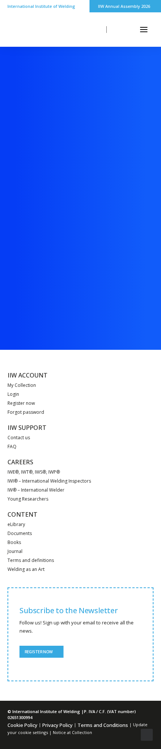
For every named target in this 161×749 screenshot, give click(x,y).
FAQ (11, 446)
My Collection (21, 385)
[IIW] (29, 29)
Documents (19, 533)
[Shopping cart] (122, 29)
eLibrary (16, 524)
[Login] (108, 29)
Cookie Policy (22, 725)
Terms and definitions (30, 560)
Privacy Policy (57, 725)
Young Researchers (27, 499)
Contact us (18, 437)
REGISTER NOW (38, 651)
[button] (144, 29)
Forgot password (25, 412)
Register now (21, 403)
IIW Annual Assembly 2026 (124, 6)
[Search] (94, 29)
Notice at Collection (72, 732)
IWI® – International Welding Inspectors (49, 481)
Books (14, 542)
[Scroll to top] (147, 734)
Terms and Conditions (103, 725)
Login (13, 394)
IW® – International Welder (35, 490)
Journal (14, 551)
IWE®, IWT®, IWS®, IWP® (33, 472)
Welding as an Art (26, 569)
